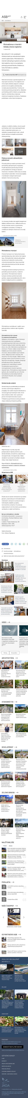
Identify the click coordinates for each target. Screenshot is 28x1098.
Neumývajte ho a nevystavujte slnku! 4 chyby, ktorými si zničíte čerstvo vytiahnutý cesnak (20, 1030)
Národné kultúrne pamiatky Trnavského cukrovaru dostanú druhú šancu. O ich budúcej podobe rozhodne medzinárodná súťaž (21, 764)
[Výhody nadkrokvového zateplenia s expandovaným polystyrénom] (21, 479)
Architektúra (7, 548)
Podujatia (6, 882)
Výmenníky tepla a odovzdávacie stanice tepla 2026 (15, 893)
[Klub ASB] (21, 17)
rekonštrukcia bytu (8, 553)
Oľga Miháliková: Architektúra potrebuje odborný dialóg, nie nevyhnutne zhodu (6, 673)
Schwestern (19, 516)
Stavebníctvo (7, 702)
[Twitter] (16, 544)
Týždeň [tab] (5, 845)
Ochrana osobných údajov (9, 1071)
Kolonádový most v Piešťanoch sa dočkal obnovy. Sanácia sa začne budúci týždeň (15, 862)
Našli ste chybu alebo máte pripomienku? (14, 556)
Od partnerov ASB (9, 934)
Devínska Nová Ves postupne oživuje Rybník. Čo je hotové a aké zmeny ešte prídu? (21, 673)
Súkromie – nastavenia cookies (9, 1074)
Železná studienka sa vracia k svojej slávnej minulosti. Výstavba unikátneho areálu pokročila (21, 692)
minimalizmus (17, 551)
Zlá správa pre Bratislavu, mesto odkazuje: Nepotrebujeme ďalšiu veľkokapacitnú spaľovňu (20, 833)
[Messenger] (12, 544)
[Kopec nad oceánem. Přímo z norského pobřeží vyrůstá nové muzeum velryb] (6, 969)
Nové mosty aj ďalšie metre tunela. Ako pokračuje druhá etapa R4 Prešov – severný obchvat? (6, 717)
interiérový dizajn (8, 551)
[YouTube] (24, 544)
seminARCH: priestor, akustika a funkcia (15, 886)
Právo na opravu (6, 1068)
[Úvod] (6, 16)
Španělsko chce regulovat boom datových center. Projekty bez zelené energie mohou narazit (20, 978)
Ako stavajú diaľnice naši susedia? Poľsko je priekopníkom (21, 735)
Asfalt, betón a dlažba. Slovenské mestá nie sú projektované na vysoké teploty (5, 808)
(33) (22, 39)
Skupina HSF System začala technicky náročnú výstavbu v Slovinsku (16, 951)
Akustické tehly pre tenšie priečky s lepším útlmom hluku (21, 716)
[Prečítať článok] (10, 630)
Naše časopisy (8, 906)
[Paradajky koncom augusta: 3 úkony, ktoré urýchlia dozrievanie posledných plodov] (6, 1021)
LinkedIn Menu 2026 (12, 899)
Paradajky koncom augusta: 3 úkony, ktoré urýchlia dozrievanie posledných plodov (7, 1029)
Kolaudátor (14, 652)
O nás (3, 1058)
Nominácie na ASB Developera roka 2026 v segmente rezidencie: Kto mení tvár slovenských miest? (10, 641)
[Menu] (25, 17)
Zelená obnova (8, 792)
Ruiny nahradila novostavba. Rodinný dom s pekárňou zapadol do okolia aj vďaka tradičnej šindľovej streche (16, 850)
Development (7, 747)
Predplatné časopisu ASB (8, 1063)
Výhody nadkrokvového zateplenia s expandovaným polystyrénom (21, 488)
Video (4, 622)
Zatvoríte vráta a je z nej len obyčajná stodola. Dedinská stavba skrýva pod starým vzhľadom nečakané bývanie (20, 1004)
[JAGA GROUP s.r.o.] (6, 1082)
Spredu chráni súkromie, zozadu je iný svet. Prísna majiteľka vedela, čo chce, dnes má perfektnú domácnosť (7, 1004)
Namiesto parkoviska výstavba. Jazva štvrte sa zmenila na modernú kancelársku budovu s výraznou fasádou (16, 875)
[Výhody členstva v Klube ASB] (4, 74)
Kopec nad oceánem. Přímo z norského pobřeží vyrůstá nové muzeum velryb (7, 977)
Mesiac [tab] (10, 845)
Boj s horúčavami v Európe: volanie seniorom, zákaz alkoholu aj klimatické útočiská (6, 832)
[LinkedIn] (20, 544)
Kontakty (4, 1061)
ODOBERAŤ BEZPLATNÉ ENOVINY (12, 1047)
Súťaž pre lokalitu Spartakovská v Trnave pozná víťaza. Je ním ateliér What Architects (6, 692)
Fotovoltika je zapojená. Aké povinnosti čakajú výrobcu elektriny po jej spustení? (7, 488)
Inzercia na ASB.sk (6, 1066)
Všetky (5, 652)
